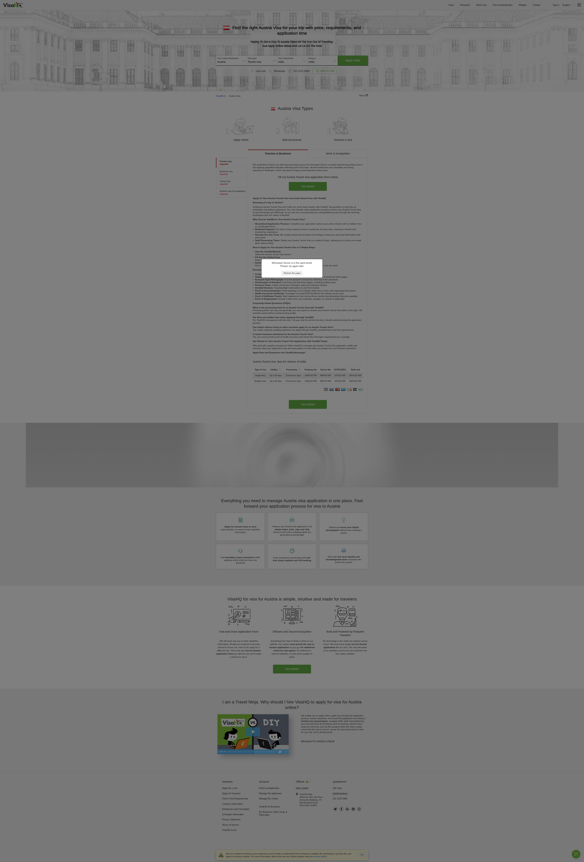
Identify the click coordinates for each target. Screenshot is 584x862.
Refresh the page (292, 273)
